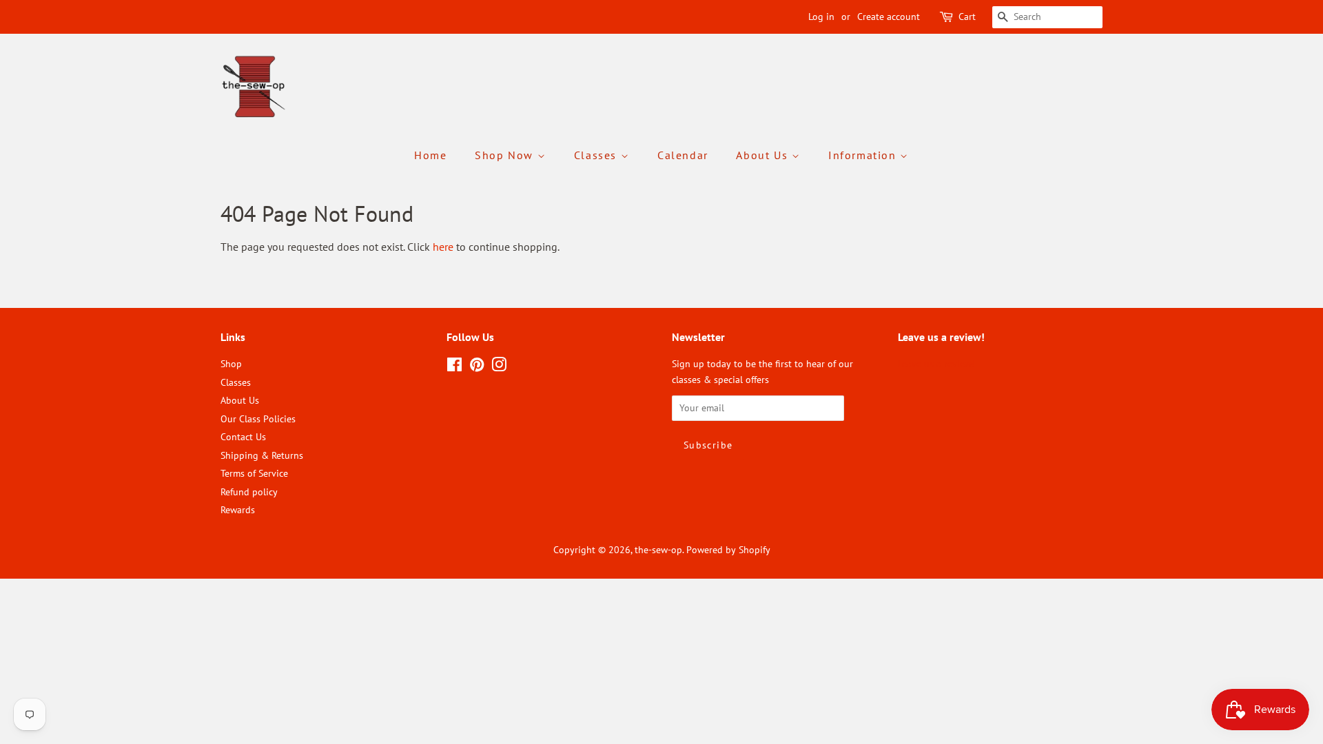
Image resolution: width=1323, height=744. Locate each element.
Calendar (682, 155)
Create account (888, 16)
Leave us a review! (936, 364)
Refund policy (249, 492)
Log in (821, 16)
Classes (597, 155)
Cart (967, 16)
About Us (763, 155)
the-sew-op (658, 550)
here (443, 247)
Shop (231, 364)
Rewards (237, 510)
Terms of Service (254, 473)
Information (864, 155)
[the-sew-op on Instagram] (498, 367)
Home (430, 155)
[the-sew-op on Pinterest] (476, 367)
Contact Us (243, 437)
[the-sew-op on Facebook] (454, 367)
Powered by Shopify (728, 550)
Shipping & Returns (261, 455)
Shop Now (506, 155)
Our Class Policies (258, 419)
